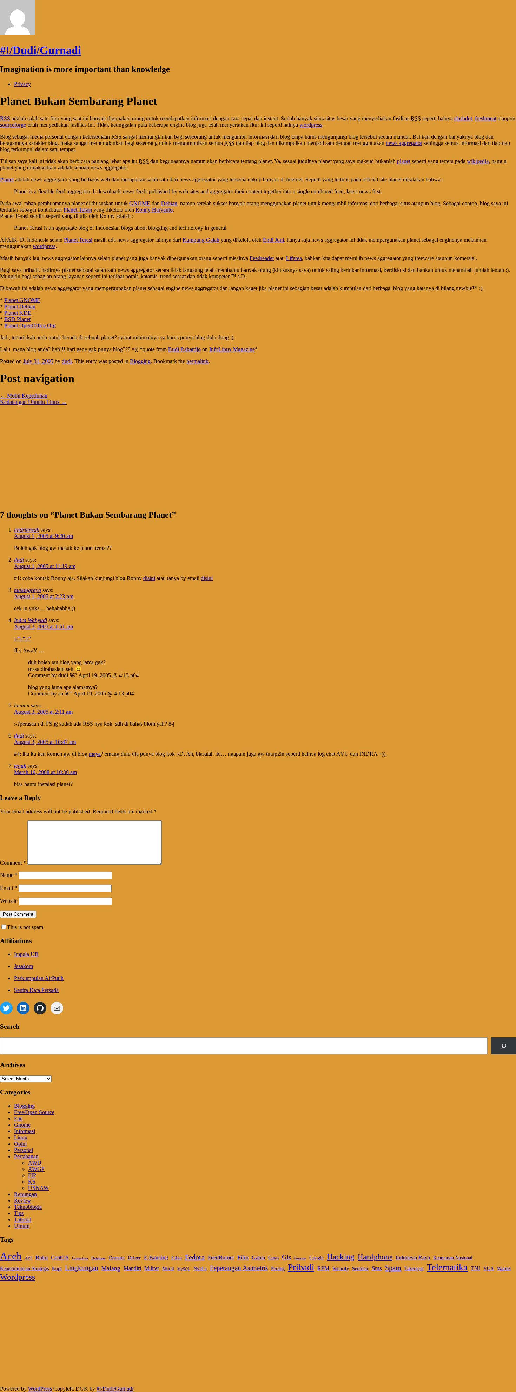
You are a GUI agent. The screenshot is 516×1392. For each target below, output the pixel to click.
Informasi (24, 1131)
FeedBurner (221, 1257)
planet (403, 161)
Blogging (140, 361)
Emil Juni (273, 240)
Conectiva (80, 1258)
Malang (110, 1268)
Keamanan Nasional (452, 1257)
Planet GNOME (22, 300)
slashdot (463, 118)
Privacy (22, 84)
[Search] (503, 1045)
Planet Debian (19, 306)
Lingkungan (81, 1268)
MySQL (183, 1269)
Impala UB (26, 954)
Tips (19, 1213)
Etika (176, 1257)
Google (316, 1257)
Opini (20, 1144)
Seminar (360, 1268)
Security (340, 1268)
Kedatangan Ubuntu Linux (33, 402)
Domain (117, 1257)
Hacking (341, 1256)
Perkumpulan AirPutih (39, 978)
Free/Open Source (34, 1112)
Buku (41, 1257)
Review (22, 1201)
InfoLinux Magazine (232, 349)
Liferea (294, 258)
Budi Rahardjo (184, 349)
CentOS (60, 1257)
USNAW (38, 1188)
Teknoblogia (28, 1207)
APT (28, 1258)
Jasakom (23, 966)
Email (8, 888)
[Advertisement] (210, 454)
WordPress (40, 1389)
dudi (67, 361)
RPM (323, 1268)
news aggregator (404, 143)
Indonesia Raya (413, 1257)
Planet (7, 179)
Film (243, 1257)
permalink (197, 361)
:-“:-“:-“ (22, 638)
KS (31, 1182)
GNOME (139, 203)
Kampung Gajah (201, 240)
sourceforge (13, 125)
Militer (151, 1268)
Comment (13, 863)
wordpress (310, 125)
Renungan (25, 1194)
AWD (34, 1163)
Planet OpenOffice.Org (30, 325)
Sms (377, 1268)
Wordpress (17, 1277)
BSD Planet (17, 319)
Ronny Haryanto (154, 210)
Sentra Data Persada (36, 990)
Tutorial (22, 1220)
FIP (32, 1175)
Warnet (504, 1268)
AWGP (36, 1169)
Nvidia (200, 1268)
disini (149, 578)
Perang (278, 1268)
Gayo (273, 1257)
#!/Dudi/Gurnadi (40, 50)
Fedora (195, 1257)
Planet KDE (17, 313)
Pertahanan (26, 1156)
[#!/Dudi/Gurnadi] (17, 33)
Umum (21, 1226)
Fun (18, 1118)
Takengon (414, 1268)
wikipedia (478, 161)
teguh (20, 766)
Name (9, 875)
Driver (134, 1257)
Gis (286, 1257)
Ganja (258, 1257)
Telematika (447, 1267)
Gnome (22, 1125)
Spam (393, 1268)
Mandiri (132, 1268)
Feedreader (262, 258)
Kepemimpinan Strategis (24, 1268)
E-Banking (156, 1257)
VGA (488, 1268)
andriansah (26, 530)
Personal (23, 1150)
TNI (475, 1268)
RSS (5, 118)
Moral (168, 1268)
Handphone (375, 1257)
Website (9, 901)
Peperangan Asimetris (239, 1268)
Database (98, 1258)
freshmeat (485, 118)
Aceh (11, 1255)
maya (95, 754)
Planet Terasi (78, 210)
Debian (169, 203)
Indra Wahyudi (30, 620)
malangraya (27, 590)
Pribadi (301, 1267)
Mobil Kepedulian (23, 396)
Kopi (57, 1268)
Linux (20, 1137)
